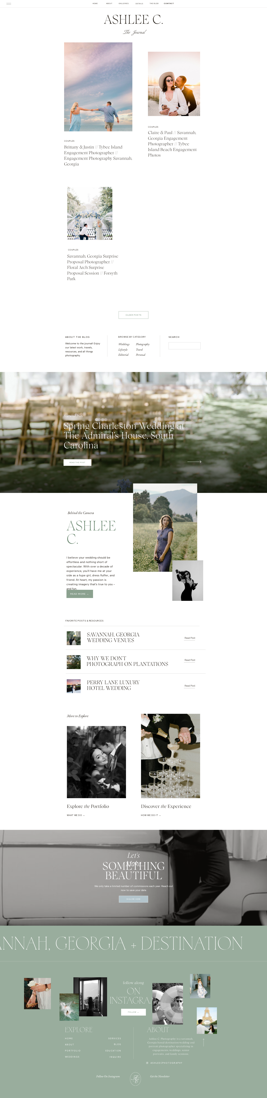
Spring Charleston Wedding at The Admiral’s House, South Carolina (124, 436)
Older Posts (133, 315)
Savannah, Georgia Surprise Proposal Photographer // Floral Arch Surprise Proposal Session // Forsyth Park (92, 267)
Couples (69, 141)
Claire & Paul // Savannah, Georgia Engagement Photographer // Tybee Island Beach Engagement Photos (172, 144)
